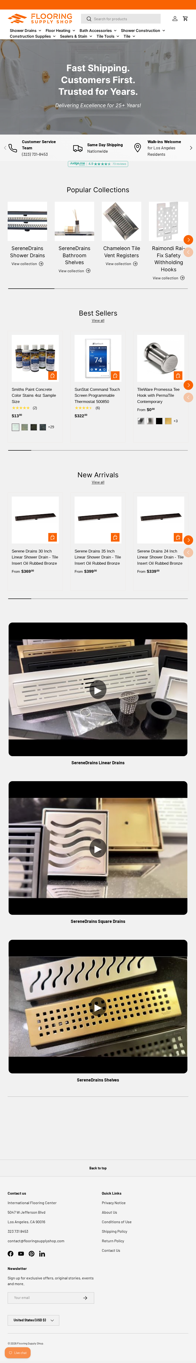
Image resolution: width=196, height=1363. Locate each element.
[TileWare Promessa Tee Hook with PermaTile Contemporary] (160, 358)
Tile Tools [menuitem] (105, 36)
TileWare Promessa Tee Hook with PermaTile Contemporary (158, 395)
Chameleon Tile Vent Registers (121, 251)
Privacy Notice (114, 1202)
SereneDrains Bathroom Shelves (74, 255)
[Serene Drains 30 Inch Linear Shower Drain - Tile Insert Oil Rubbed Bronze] (35, 520)
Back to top (98, 1168)
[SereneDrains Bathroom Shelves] (74, 221)
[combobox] (121, 19)
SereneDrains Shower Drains (27, 251)
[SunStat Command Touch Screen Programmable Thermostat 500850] (98, 358)
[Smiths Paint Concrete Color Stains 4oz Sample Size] (35, 358)
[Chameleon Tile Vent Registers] (121, 221)
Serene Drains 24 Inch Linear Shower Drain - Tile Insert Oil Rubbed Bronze (160, 557)
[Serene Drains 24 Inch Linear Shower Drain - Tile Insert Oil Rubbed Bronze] (160, 520)
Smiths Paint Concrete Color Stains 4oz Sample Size (34, 395)
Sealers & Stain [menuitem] (73, 36)
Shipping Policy (114, 1231)
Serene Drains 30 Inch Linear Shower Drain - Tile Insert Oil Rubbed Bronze (35, 557)
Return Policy (113, 1240)
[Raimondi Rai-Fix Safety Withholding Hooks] (168, 221)
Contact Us (111, 1250)
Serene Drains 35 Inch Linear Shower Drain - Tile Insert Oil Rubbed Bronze (98, 557)
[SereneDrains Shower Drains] (27, 221)
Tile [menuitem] (127, 36)
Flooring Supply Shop (30, 1343)
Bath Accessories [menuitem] (96, 30)
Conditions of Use (117, 1221)
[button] (185, 18)
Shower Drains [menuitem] (23, 30)
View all (98, 320)
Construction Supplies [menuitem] (30, 36)
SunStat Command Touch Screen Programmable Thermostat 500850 (97, 395)
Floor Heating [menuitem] (58, 30)
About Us (109, 1212)
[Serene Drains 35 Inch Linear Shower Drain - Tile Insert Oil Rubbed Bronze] (98, 520)
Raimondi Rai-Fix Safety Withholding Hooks (168, 258)
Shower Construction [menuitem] (140, 30)
